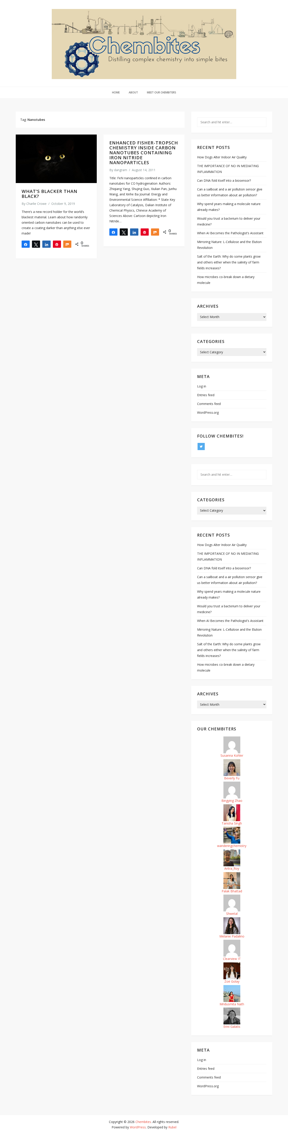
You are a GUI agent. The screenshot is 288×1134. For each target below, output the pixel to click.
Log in (201, 386)
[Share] (25, 244)
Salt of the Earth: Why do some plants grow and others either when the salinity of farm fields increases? (229, 262)
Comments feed (209, 404)
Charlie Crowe (36, 203)
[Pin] (57, 244)
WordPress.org (208, 412)
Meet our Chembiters (161, 92)
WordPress (138, 1127)
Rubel (172, 1127)
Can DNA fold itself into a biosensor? (224, 180)
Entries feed (205, 395)
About (133, 92)
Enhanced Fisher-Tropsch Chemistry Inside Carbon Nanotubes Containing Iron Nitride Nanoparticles (143, 153)
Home (116, 92)
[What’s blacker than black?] (56, 159)
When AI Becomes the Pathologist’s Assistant (230, 233)
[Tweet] (36, 244)
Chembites (143, 1122)
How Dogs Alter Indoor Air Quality (222, 157)
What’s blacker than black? (49, 193)
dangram (120, 170)
